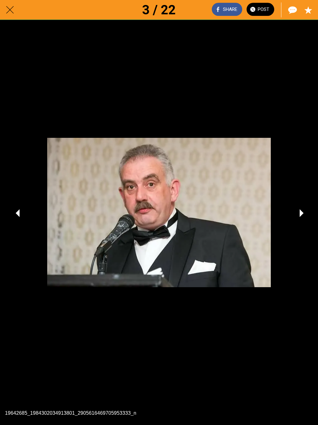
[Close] (10, 10)
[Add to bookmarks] (308, 9)
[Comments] (291, 9)
